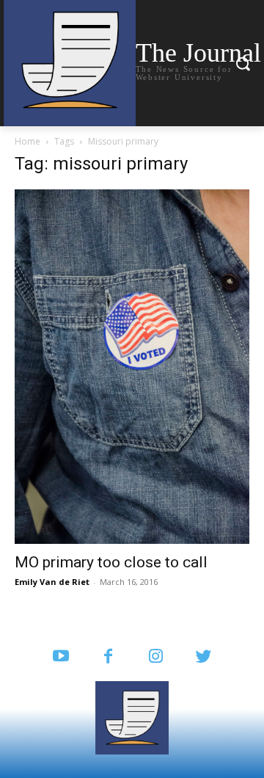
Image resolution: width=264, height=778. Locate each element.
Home (27, 141)
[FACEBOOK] (108, 657)
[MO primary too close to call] (132, 366)
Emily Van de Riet (52, 581)
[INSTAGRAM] (156, 657)
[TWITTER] (203, 657)
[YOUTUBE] (60, 657)
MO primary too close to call (111, 562)
